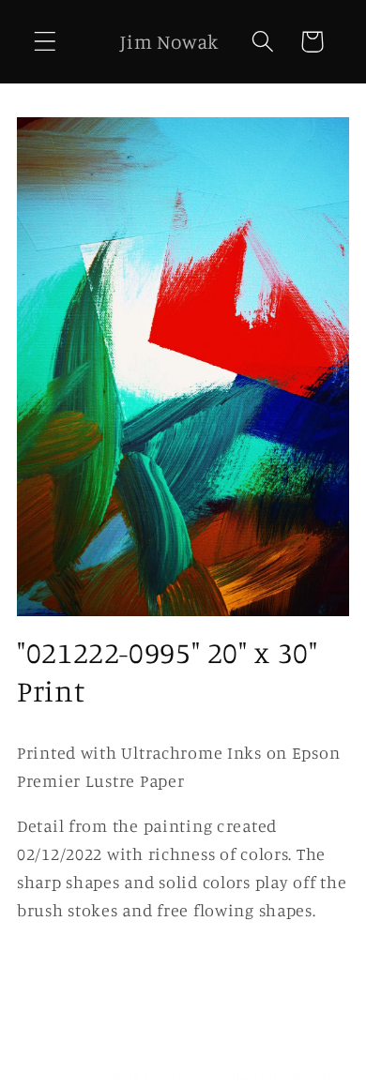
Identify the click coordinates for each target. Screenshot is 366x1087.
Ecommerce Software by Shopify (241, 1076)
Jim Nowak (109, 1076)
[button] (45, 42)
